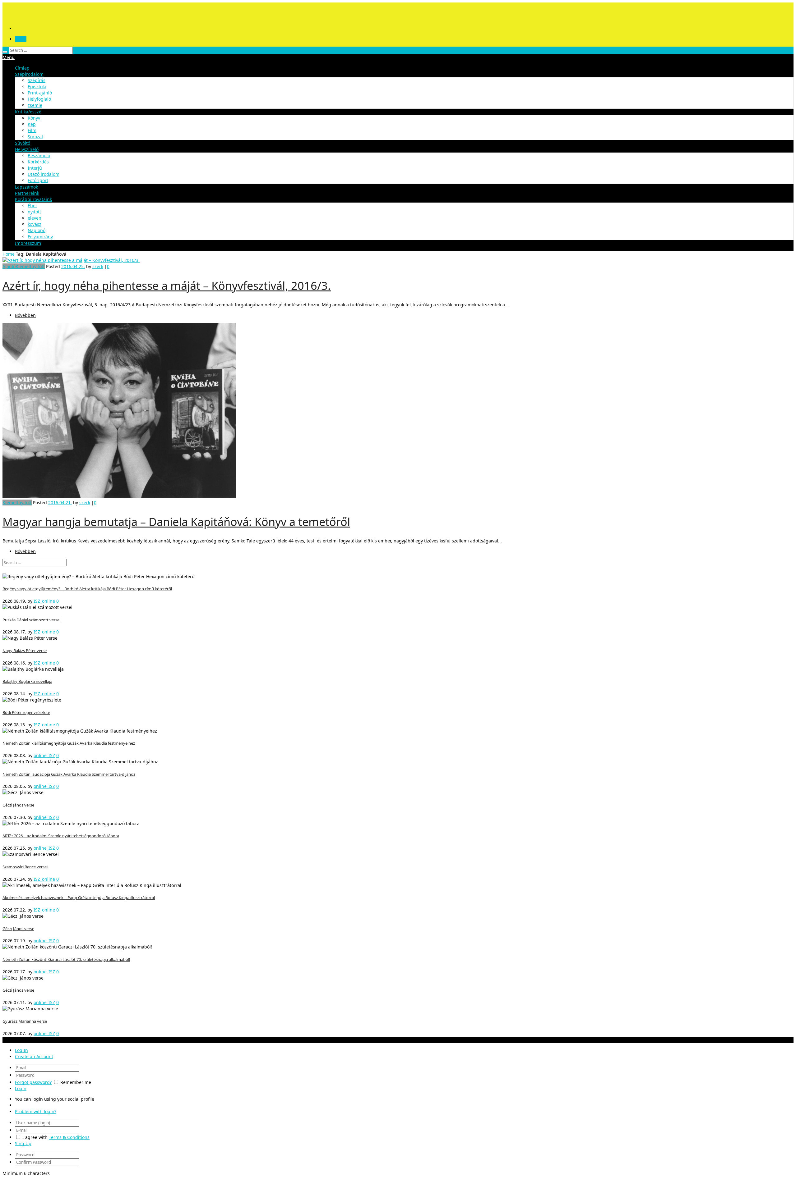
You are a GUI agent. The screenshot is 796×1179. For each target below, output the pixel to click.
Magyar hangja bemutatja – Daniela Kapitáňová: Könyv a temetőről (176, 521)
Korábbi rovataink (33, 199)
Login (20, 39)
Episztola (37, 86)
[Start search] (4, 52)
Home (8, 254)
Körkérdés (38, 162)
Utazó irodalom (43, 174)
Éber (32, 205)
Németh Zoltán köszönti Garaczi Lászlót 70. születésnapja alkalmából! (66, 959)
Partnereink (27, 193)
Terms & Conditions (69, 1137)
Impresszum (28, 243)
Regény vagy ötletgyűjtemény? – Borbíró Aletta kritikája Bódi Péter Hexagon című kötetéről (87, 589)
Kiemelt (23, 266)
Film (32, 130)
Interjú (35, 168)
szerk (97, 266)
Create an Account (34, 1056)
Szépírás (36, 80)
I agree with (35, 1137)
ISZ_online (44, 601)
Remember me (75, 1082)
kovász (34, 224)
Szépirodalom (29, 74)
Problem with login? (35, 1111)
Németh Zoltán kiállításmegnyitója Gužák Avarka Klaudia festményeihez (68, 743)
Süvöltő (22, 143)
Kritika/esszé (28, 112)
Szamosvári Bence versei (25, 867)
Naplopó (36, 230)
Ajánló (9, 266)
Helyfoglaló (39, 99)
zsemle (35, 105)
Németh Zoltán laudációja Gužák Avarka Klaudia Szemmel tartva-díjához (68, 774)
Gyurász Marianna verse (24, 1021)
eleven (34, 218)
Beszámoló (39, 155)
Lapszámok (26, 187)
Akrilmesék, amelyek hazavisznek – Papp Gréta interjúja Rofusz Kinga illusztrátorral (78, 897)
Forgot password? (33, 1082)
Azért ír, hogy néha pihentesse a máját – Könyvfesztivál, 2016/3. (166, 285)
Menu (8, 57)
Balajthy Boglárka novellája (27, 681)
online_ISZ (44, 755)
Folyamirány (40, 237)
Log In (21, 1050)
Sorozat (35, 136)
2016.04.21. (60, 502)
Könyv (34, 118)
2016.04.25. (73, 266)
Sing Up (23, 1143)
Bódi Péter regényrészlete (26, 712)
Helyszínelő (27, 149)
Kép (32, 124)
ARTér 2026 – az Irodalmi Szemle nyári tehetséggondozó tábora (60, 836)
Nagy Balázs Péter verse (24, 650)
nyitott (34, 212)
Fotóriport (38, 180)
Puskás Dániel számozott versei (31, 620)
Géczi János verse (18, 805)
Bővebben (25, 315)
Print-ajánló (40, 93)
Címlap (22, 68)
